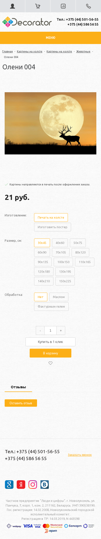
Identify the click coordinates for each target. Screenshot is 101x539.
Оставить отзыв (21, 403)
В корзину (50, 353)
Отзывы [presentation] (18, 387)
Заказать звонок (80, 454)
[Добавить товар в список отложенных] (50, 363)
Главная (7, 51)
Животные (83, 51)
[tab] (18, 387)
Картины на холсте (29, 51)
